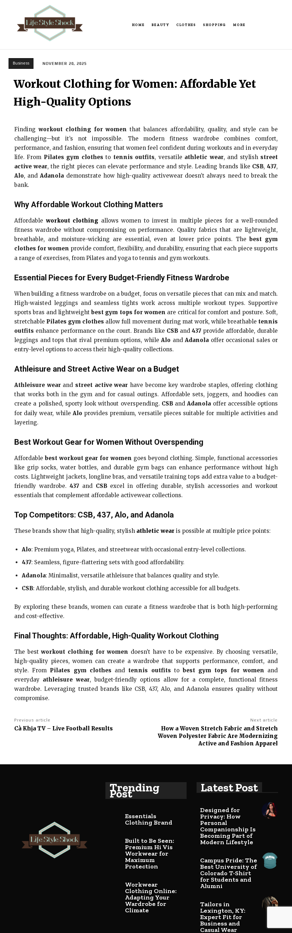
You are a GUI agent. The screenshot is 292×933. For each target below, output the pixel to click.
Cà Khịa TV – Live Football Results (63, 728)
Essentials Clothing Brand (148, 819)
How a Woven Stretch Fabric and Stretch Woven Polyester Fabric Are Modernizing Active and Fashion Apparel (218, 736)
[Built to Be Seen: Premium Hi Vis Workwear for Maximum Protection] (113, 841)
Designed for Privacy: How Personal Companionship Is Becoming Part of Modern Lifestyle (228, 826)
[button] (282, 25)
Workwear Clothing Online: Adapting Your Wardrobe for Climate (151, 897)
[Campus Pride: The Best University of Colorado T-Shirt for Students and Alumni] (270, 860)
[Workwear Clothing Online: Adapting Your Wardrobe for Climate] (113, 885)
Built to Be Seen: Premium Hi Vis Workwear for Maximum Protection (149, 853)
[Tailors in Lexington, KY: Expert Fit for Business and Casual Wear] (270, 904)
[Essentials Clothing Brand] (113, 816)
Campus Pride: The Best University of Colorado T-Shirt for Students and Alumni (228, 873)
